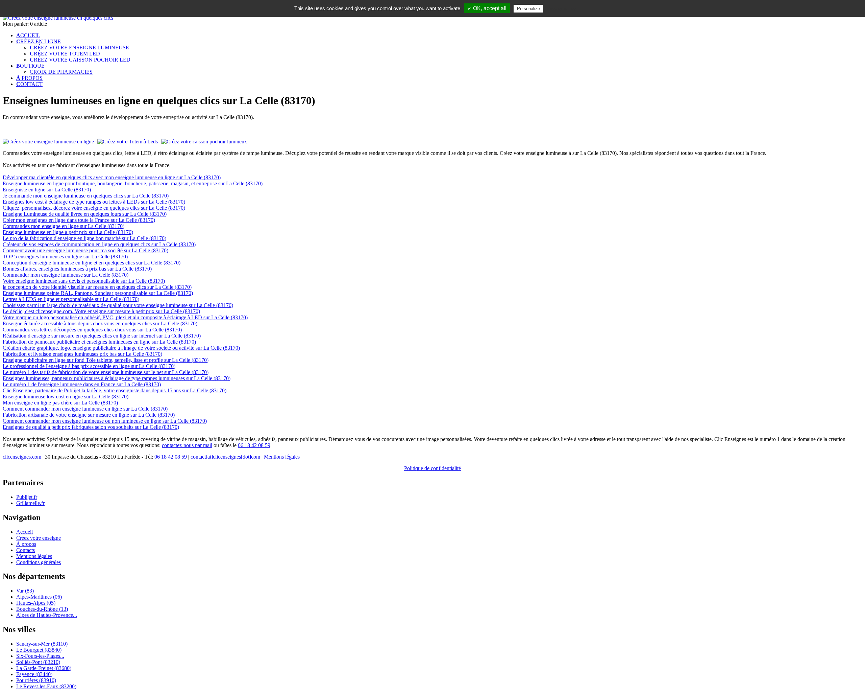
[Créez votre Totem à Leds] (127, 142)
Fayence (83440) (34, 674)
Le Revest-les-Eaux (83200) (46, 686)
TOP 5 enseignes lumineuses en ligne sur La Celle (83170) (65, 256)
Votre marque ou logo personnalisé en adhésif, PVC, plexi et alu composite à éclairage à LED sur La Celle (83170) (125, 317)
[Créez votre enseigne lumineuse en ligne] (58, 18)
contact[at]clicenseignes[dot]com (225, 457)
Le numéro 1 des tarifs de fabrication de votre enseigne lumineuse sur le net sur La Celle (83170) (105, 372)
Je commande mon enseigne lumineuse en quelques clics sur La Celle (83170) (86, 196)
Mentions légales (282, 457)
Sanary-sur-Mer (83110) (42, 644)
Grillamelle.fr (30, 503)
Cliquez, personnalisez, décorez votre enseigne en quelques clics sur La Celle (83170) (94, 208)
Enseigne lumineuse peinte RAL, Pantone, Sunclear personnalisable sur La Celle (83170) (98, 293)
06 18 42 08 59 (254, 445)
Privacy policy (561, 8)
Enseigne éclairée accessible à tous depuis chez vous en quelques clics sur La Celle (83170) (100, 323)
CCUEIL (28, 35)
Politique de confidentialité (432, 468)
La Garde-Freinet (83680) (43, 668)
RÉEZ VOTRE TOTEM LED (65, 53)
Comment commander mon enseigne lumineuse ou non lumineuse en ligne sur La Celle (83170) (105, 421)
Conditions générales (38, 562)
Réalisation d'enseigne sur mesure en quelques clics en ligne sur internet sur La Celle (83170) (102, 336)
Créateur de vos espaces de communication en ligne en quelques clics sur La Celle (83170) (99, 244)
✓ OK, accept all (486, 8)
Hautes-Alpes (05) (35, 603)
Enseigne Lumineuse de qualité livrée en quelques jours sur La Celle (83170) (85, 214)
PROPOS (29, 78)
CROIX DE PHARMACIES (61, 72)
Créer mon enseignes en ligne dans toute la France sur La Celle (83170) (79, 220)
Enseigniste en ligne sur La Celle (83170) (47, 189)
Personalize (528, 8)
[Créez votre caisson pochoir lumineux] (204, 141)
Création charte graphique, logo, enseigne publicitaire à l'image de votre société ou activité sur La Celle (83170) (121, 348)
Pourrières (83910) (36, 680)
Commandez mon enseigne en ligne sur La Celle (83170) (63, 226)
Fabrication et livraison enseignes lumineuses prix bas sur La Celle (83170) (82, 354)
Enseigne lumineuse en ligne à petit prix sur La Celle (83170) (68, 232)
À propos (26, 544)
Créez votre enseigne (38, 538)
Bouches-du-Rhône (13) (42, 609)
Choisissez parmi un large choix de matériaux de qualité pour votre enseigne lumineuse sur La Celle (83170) (118, 305)
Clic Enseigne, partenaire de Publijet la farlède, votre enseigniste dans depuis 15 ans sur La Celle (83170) (114, 390)
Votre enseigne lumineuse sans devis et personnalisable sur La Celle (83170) (84, 281)
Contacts (25, 550)
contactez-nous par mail (187, 445)
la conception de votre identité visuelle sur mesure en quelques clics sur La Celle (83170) (97, 287)
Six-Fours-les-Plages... (40, 656)
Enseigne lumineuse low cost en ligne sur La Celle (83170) (65, 396)
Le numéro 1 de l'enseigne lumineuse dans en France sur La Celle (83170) (82, 384)
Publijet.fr (26, 497)
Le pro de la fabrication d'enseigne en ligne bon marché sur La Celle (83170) (84, 238)
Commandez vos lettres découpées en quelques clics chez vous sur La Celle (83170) (92, 329)
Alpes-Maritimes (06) (39, 597)
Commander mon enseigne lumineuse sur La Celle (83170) (65, 275)
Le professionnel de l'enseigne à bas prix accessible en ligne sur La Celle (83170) (89, 366)
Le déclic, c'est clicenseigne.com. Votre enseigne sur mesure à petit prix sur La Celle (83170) (101, 311)
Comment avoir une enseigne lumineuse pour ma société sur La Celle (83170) (85, 250)
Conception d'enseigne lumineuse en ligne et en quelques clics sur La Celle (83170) (91, 262)
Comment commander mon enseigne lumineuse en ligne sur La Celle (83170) (85, 409)
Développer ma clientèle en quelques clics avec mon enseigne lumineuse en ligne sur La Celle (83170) (112, 177)
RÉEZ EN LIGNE (38, 41)
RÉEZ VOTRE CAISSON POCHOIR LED (80, 60)
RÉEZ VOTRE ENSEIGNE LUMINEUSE (79, 47)
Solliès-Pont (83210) (38, 662)
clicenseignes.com (22, 457)
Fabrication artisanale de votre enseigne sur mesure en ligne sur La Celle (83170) (89, 415)
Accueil (24, 532)
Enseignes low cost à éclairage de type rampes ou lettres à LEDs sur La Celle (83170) (94, 202)
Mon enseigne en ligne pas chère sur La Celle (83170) (60, 403)
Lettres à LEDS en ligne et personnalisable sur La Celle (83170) (71, 299)
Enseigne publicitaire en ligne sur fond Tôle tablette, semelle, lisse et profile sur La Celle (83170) (105, 360)
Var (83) (25, 591)
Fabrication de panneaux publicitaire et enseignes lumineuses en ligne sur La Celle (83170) (99, 342)
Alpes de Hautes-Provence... (46, 615)
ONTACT (29, 84)
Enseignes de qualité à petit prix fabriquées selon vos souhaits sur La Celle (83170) (91, 427)
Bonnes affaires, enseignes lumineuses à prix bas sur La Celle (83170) (77, 269)
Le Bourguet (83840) (38, 650)
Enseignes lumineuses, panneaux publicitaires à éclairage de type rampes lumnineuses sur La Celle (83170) (116, 378)
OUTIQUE (30, 66)
